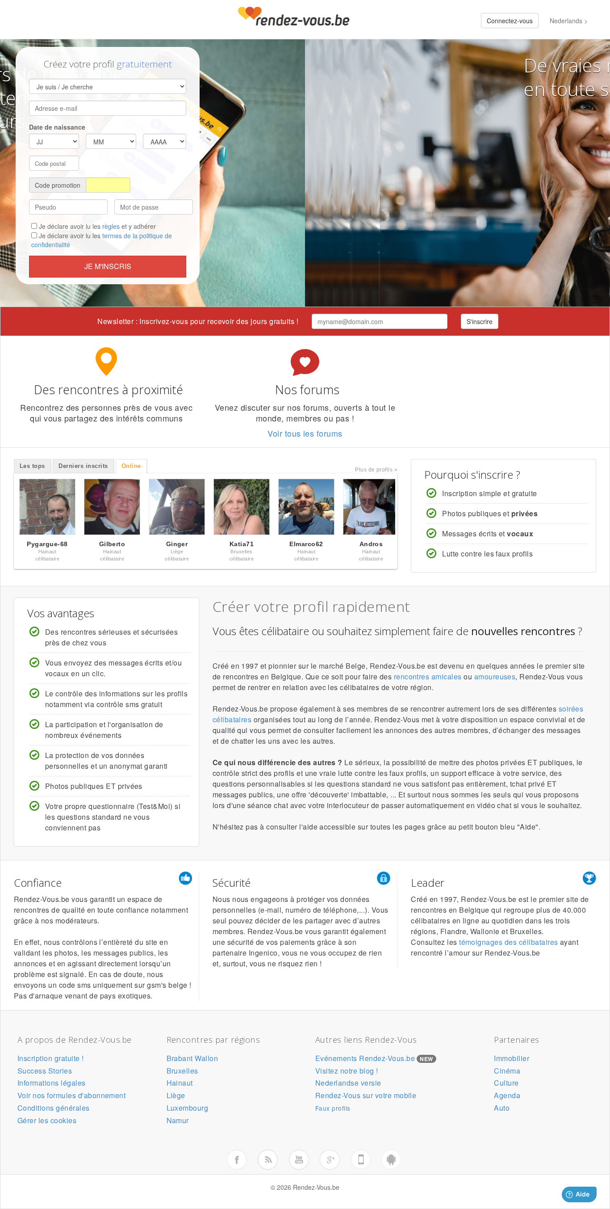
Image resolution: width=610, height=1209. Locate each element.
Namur (178, 1120)
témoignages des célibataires (508, 942)
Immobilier (511, 1058)
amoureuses (495, 676)
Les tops (32, 466)
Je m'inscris (107, 266)
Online (131, 466)
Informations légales (51, 1083)
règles (111, 226)
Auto (502, 1108)
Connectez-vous (510, 20)
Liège (176, 1095)
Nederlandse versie (348, 1083)
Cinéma (507, 1071)
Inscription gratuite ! (50, 1058)
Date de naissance (57, 126)
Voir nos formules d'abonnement (71, 1095)
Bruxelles (182, 1071)
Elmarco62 (306, 544)
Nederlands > (569, 20)
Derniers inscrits (83, 466)
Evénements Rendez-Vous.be (365, 1058)
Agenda (507, 1095)
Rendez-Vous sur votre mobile (365, 1095)
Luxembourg (188, 1108)
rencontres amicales (428, 676)
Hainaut (180, 1083)
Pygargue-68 (47, 544)
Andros (371, 544)
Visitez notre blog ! (346, 1071)
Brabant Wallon (192, 1058)
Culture (506, 1083)
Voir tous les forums (305, 433)
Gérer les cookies (46, 1120)
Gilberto (112, 544)
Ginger (177, 544)
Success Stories (44, 1071)
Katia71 (242, 544)
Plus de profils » (376, 470)
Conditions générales (53, 1108)
